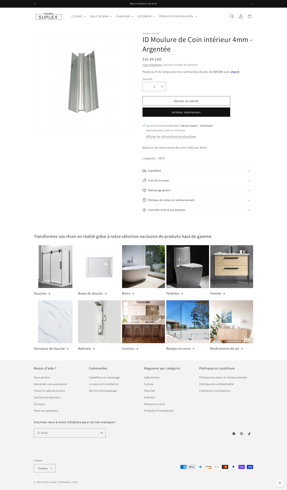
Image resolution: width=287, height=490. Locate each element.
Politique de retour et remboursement (223, 377)
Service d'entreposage (103, 390)
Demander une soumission (50, 384)
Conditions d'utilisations (214, 390)
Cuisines (128, 348)
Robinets (84, 348)
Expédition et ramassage (104, 377)
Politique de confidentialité (216, 384)
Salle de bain (152, 377)
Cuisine (148, 384)
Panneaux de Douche (49, 348)
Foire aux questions (46, 410)
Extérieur (150, 397)
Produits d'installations (159, 410)
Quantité (147, 79)
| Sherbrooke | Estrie (68, 482)
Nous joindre (42, 377)
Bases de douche (90, 293)
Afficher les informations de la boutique (171, 136)
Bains (126, 293)
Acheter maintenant (186, 112)
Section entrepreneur (47, 397)
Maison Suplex (49, 482)
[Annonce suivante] (252, 4)
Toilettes (172, 293)
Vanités (215, 293)
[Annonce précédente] (34, 4)
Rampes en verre (178, 348)
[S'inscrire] (101, 433)
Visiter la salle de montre (49, 390)
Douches (40, 293)
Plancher (149, 390)
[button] (78, 16)
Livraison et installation (104, 384)
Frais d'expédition (152, 64)
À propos (39, 404)
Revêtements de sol (224, 348)
